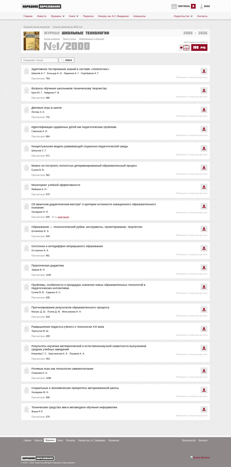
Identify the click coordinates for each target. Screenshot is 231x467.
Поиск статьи (69, 39)
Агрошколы (139, 16)
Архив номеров (52, 39)
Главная (28, 16)
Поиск (68, 60)
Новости (41, 16)
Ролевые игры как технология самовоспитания (62, 368)
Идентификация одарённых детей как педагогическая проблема (73, 127)
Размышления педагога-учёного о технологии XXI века (67, 326)
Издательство (181, 16)
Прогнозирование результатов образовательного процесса (70, 307)
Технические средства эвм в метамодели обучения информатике (74, 407)
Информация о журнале (91, 39)
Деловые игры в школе (46, 107)
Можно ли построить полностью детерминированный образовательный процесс (84, 165)
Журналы (56, 16)
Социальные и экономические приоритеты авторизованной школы (75, 388)
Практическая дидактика (47, 265)
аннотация (63, 217)
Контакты (202, 16)
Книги (72, 16)
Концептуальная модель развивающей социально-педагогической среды (79, 146)
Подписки (88, 16)
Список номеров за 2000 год (67, 26)
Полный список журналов (37, 26)
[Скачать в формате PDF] (204, 71)
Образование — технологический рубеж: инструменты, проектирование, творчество (86, 226)
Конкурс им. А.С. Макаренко (113, 16)
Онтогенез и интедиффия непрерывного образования (67, 246)
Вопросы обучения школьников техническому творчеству (69, 88)
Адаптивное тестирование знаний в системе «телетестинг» (70, 69)
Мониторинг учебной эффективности (55, 185)
